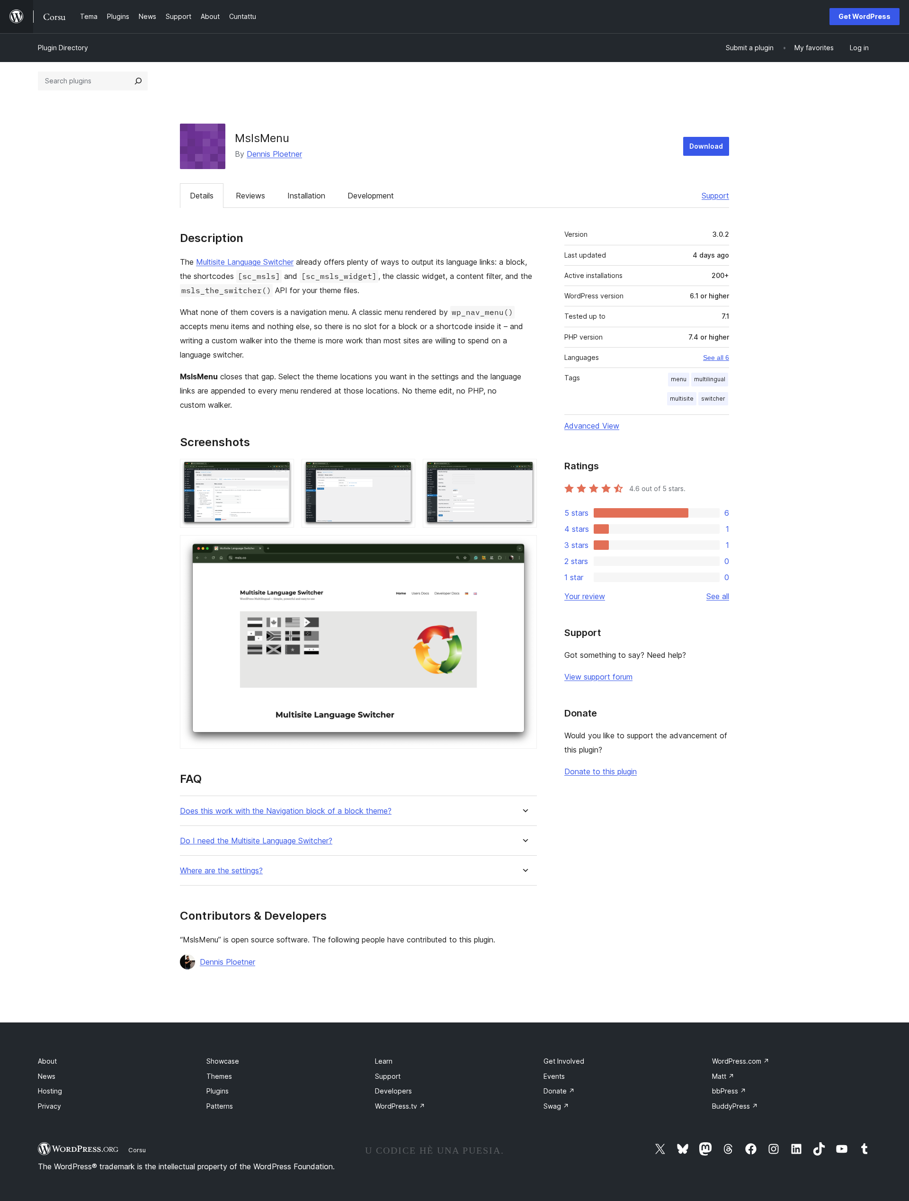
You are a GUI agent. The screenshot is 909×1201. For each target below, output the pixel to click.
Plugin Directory (63, 48)
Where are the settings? (221, 870)
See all (717, 596)
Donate (559, 1091)
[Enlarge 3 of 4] (524, 471)
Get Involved (564, 1061)
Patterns (219, 1106)
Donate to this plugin (600, 771)
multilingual (709, 379)
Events (554, 1076)
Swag (556, 1106)
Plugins (217, 1091)
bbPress (729, 1091)
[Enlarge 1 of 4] (281, 471)
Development (371, 195)
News (46, 1076)
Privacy (49, 1106)
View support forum (598, 676)
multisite (682, 398)
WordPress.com (740, 1061)
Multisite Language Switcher (245, 262)
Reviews (250, 195)
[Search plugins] (138, 81)
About (47, 1061)
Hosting (50, 1091)
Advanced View (591, 425)
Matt (723, 1076)
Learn (383, 1061)
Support (715, 195)
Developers (393, 1091)
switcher (713, 398)
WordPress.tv (400, 1106)
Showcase (222, 1061)
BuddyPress (735, 1106)
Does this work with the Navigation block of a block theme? (286, 811)
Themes (219, 1076)
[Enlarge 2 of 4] (402, 471)
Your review (584, 596)
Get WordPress (864, 16)
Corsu (137, 1150)
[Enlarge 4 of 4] (524, 548)
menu (678, 379)
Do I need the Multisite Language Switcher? (256, 840)
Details (202, 195)
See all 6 (716, 357)
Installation (306, 195)
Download (706, 146)
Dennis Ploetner (274, 154)
